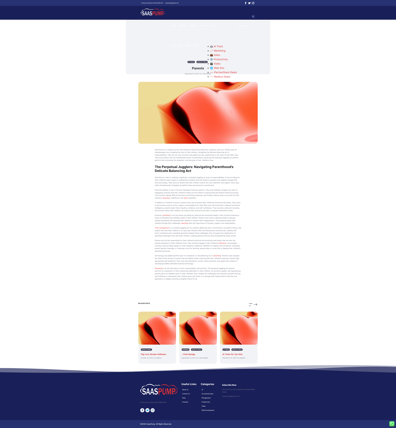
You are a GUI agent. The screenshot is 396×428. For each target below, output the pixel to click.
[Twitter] (249, 3)
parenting (166, 215)
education (166, 198)
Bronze (188, 45)
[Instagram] (253, 3)
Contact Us (193, 25)
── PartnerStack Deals (223, 72)
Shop (213, 25)
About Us (182, 25)
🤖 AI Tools (216, 46)
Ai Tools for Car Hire (232, 354)
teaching (184, 223)
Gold (180, 45)
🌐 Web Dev (217, 67)
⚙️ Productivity (219, 59)
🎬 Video (215, 63)
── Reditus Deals (220, 76)
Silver (196, 45)
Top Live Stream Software (153, 354)
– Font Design (188, 354)
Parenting (158, 268)
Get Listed (204, 25)
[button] (253, 16)
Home (174, 25)
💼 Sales (215, 55)
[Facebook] (245, 3)
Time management (162, 228)
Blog (174, 45)
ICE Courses (242, 25)
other (186, 198)
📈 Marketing (218, 50)
